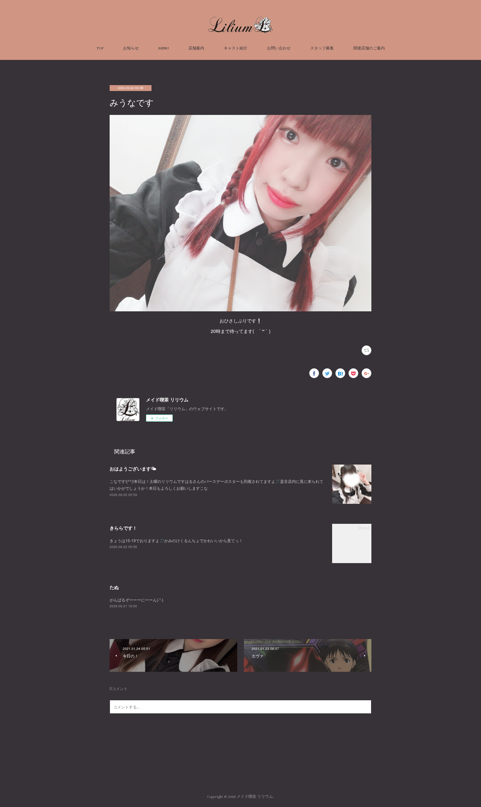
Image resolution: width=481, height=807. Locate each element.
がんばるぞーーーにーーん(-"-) (136, 599)
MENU (163, 48)
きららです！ (123, 527)
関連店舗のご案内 (369, 48)
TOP (100, 48)
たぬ (114, 587)
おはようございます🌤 (133, 468)
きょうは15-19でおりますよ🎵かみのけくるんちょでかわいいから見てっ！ (176, 540)
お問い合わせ (279, 48)
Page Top (240, 770)
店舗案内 (196, 48)
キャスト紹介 (235, 48)
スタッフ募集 (322, 48)
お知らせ (131, 48)
